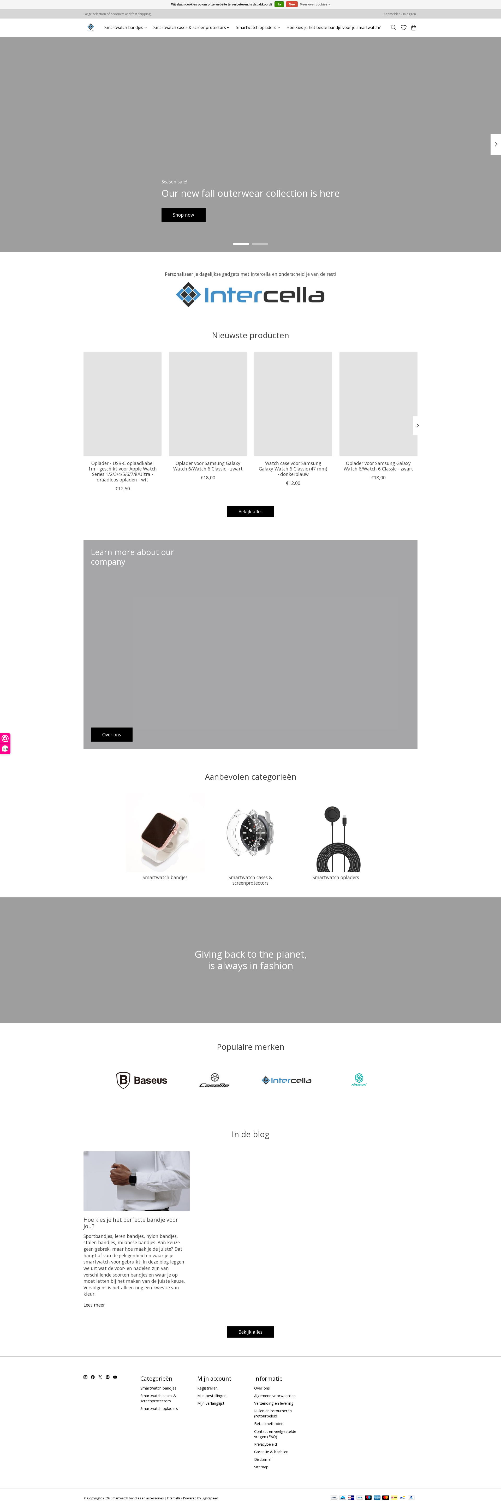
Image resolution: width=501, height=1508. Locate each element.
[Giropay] (351, 1498)
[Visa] (359, 1498)
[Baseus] (142, 1081)
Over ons (262, 1388)
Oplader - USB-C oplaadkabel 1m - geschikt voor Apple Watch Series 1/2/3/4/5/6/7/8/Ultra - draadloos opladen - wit (122, 471)
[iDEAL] (394, 1498)
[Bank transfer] (334, 1498)
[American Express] (377, 1498)
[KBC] (342, 1498)
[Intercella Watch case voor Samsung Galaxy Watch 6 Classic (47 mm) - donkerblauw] (293, 404)
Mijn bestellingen (211, 1395)
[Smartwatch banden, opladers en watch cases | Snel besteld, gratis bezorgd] (91, 27)
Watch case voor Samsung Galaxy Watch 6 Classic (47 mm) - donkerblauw (293, 468)
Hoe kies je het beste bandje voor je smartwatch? (334, 27)
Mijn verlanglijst (210, 1403)
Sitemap (261, 1466)
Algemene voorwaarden (275, 1395)
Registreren (207, 1388)
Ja (279, 4)
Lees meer (94, 1305)
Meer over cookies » (315, 4)
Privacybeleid (265, 1444)
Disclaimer (263, 1459)
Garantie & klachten (271, 1451)
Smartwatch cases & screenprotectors (250, 880)
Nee (292, 4)
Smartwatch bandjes (165, 877)
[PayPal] (411, 1498)
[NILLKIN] (359, 1081)
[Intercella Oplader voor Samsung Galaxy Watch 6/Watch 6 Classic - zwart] (208, 404)
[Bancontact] (402, 1498)
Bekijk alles (250, 511)
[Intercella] (286, 1081)
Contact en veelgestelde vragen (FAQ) (275, 1434)
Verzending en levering (274, 1403)
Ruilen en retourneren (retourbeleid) (273, 1413)
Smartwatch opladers (336, 877)
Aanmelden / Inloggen (400, 14)
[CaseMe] (214, 1081)
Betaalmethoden (268, 1423)
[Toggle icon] (393, 27)
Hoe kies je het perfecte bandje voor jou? (131, 1223)
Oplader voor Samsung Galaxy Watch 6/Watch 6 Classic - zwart (208, 466)
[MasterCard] (385, 1498)
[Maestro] (368, 1498)
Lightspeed (210, 1498)
